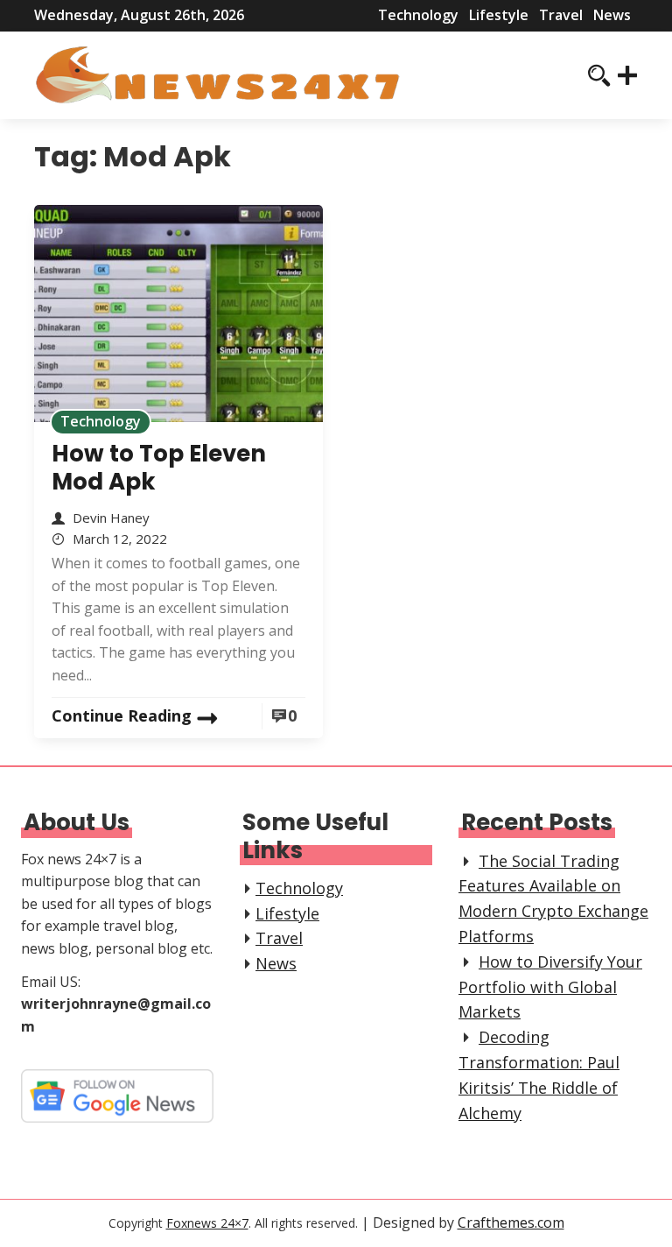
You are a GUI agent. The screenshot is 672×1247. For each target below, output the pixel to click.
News (612, 15)
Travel (561, 15)
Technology (418, 15)
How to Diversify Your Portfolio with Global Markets (550, 987)
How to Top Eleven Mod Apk (159, 468)
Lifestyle (498, 15)
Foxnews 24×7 (207, 1223)
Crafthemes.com (511, 1222)
